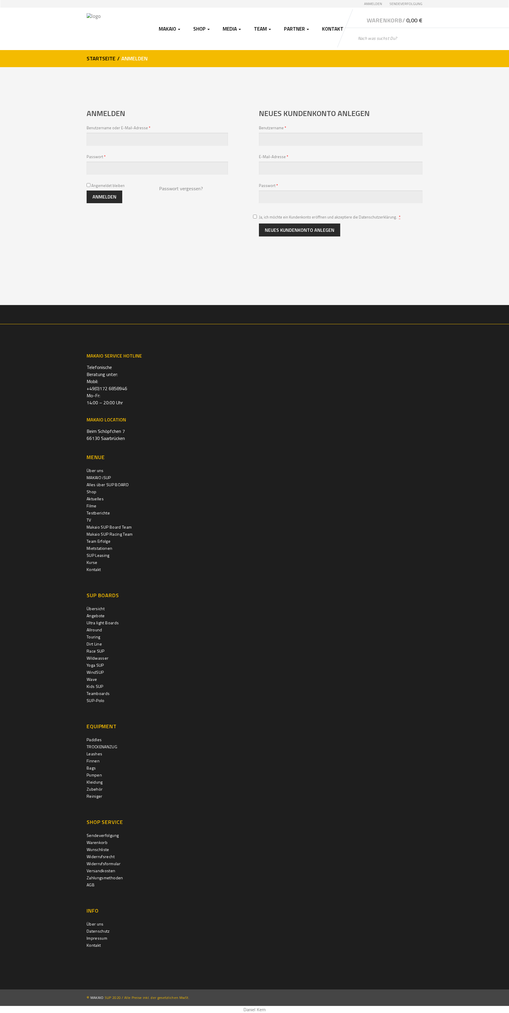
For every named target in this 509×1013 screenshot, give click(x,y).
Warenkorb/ (394, 20)
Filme (92, 506)
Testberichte (98, 513)
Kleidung (95, 782)
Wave (92, 679)
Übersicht (96, 608)
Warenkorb (97, 842)
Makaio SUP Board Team (109, 527)
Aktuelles (95, 499)
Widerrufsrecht (101, 856)
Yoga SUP (95, 665)
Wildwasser (98, 658)
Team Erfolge (98, 541)
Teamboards (98, 693)
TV (89, 520)
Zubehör (95, 789)
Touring (93, 637)
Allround (94, 630)
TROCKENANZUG (102, 747)
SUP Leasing (98, 555)
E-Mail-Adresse (283, 156)
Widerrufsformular (103, 863)
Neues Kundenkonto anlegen (299, 230)
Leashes (94, 754)
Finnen (93, 761)
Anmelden (373, 3)
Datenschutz (98, 931)
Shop (91, 492)
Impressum (97, 938)
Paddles (94, 739)
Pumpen (94, 775)
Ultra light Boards (103, 623)
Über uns (95, 470)
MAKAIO (97, 997)
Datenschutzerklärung (377, 217)
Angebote (96, 616)
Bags (91, 768)
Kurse (92, 562)
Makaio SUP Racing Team (110, 534)
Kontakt (332, 29)
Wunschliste (98, 849)
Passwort (106, 156)
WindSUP (95, 672)
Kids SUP (95, 686)
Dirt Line (94, 644)
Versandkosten (101, 871)
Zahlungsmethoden (105, 878)
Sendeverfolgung (405, 3)
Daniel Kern (254, 1009)
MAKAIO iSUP (99, 477)
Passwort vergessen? (181, 188)
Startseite (101, 58)
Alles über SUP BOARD (108, 484)
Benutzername (282, 128)
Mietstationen (100, 548)
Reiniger (95, 796)
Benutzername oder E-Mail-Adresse (128, 128)
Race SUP (96, 651)
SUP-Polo (96, 700)
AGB (91, 885)
